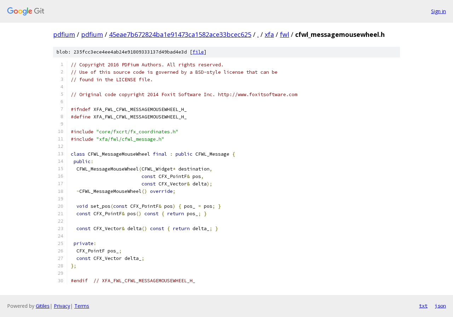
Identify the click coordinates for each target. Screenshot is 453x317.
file (198, 52)
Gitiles (43, 305)
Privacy (62, 305)
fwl (284, 34)
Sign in (438, 11)
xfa (269, 34)
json (440, 305)
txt (423, 305)
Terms (81, 305)
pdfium (64, 34)
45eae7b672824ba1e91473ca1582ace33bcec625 (180, 34)
